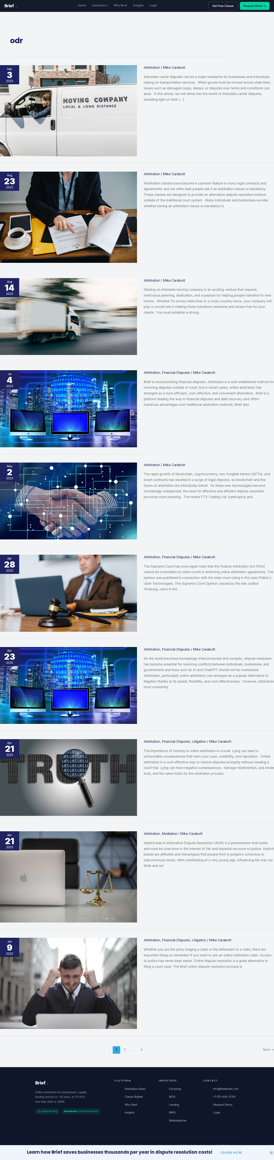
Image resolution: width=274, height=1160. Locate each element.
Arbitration (152, 67)
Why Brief (120, 5)
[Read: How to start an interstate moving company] (68, 316)
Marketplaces (178, 1120)
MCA (172, 1096)
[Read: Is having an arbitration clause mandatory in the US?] (68, 217)
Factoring (175, 1089)
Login (153, 5)
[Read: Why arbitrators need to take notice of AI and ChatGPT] (68, 685)
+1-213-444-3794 (224, 1096)
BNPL (172, 1112)
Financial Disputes (176, 373)
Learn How (231, 1152)
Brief (10, 5)
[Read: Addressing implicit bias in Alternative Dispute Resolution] (68, 877)
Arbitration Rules (135, 1089)
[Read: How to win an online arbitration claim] (68, 983)
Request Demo (222, 1104)
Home (82, 5)
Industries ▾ (100, 5)
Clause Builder (134, 1096)
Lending (174, 1104)
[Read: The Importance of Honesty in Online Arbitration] (68, 777)
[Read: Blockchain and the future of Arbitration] (68, 501)
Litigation (199, 741)
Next (268, 1049)
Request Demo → (255, 5)
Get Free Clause (223, 5)
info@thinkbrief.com (226, 1089)
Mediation (169, 834)
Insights (138, 5)
